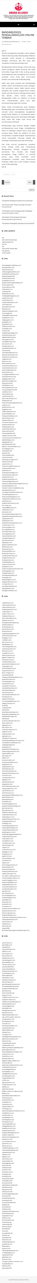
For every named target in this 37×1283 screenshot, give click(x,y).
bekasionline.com (8, 958)
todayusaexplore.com (9, 609)
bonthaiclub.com (8, 684)
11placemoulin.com (8, 326)
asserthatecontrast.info (9, 1185)
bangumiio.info (7, 1189)
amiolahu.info (6, 1176)
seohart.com (6, 891)
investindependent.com (10, 830)
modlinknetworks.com (9, 556)
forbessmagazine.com (9, 804)
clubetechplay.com (8, 538)
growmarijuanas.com (9, 370)
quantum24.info (7, 462)
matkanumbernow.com (10, 997)
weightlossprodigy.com (10, 333)
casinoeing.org (7, 1224)
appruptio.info (7, 1268)
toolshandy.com (7, 1115)
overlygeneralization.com (10, 374)
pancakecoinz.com (8, 307)
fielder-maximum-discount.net (12, 1091)
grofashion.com (7, 566)
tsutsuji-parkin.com (8, 734)
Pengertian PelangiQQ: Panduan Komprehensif (18, 223)
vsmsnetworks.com (8, 949)
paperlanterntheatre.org (10, 749)
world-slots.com (7, 300)
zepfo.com (5, 863)
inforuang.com (7, 1098)
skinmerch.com (7, 651)
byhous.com (6, 1248)
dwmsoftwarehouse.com (10, 786)
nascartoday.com (8, 845)
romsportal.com (7, 584)
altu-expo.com (7, 727)
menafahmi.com (7, 841)
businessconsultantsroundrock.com (14, 917)
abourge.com (6, 756)
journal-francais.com (9, 1141)
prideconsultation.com (9, 311)
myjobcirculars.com (8, 999)
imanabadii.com (7, 1264)
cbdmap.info (6, 291)
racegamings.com (8, 573)
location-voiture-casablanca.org (13, 488)
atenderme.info (7, 1187)
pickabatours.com (8, 280)
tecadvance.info (7, 1172)
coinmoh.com (7, 775)
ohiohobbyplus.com (9, 668)
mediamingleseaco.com (10, 1148)
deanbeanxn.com (8, 293)
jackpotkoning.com (8, 553)
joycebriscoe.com (8, 629)
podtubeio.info (7, 1200)
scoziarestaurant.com (9, 889)
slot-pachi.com (7, 344)
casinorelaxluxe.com (9, 536)
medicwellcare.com (8, 468)
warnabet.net (6, 1237)
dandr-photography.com (10, 1137)
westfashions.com (8, 1113)
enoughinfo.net (7, 1233)
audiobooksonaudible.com (11, 908)
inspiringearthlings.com (10, 828)
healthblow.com (7, 1056)
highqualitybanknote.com (11, 819)
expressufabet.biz (8, 967)
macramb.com (7, 1104)
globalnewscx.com (8, 407)
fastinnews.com (7, 547)
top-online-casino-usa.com (11, 1017)
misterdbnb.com (7, 510)
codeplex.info (6, 708)
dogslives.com (7, 409)
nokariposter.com (8, 1045)
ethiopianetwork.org (9, 376)
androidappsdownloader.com (12, 1052)
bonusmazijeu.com (8, 527)
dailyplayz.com (7, 542)
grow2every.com (7, 810)
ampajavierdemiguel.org (10, 622)
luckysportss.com (8, 560)
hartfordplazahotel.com (10, 1250)
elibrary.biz (5, 718)
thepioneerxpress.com (9, 971)
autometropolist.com (9, 771)
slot (14, 174)
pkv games (7, 174)
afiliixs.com (5, 758)
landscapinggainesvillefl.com (11, 834)
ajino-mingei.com (8, 673)
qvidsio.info (5, 1205)
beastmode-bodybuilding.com (12, 283)
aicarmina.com (7, 631)
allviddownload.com (9, 980)
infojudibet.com (7, 289)
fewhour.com (6, 361)
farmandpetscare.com (9, 387)
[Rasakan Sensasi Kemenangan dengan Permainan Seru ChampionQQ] (6, 182)
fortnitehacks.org (8, 1213)
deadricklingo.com (8, 440)
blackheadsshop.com (9, 486)
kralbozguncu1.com (8, 832)
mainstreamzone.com (9, 368)
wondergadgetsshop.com (11, 701)
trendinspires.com (8, 1119)
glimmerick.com (7, 642)
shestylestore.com (8, 588)
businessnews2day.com (10, 473)
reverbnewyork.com (9, 649)
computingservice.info (9, 390)
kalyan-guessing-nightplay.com (12, 1047)
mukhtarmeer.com (8, 843)
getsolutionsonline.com (10, 1039)
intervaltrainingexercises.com (11, 514)
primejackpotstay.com (9, 575)
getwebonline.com (8, 1082)
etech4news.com (8, 793)
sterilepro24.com (8, 477)
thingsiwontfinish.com (9, 590)
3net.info (5, 705)
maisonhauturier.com (9, 836)
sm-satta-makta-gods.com (11, 876)
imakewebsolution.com (10, 302)
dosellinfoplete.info (8, 1198)
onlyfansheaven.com (9, 1084)
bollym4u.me (6, 1239)
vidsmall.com (6, 470)
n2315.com (5, 1080)
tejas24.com (6, 1157)
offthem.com (6, 951)
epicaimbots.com (8, 790)
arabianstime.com (8, 767)
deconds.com (6, 926)
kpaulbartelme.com (9, 490)
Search (31, 190)
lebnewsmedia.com (8, 690)
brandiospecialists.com (9, 1026)
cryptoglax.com (7, 666)
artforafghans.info (8, 1163)
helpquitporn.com (8, 817)
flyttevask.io (6, 1246)
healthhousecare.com (9, 812)
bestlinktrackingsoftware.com (12, 523)
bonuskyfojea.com (8, 529)
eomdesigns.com (8, 449)
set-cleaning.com (8, 893)
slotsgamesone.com (9, 1010)
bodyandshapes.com (9, 915)
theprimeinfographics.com (11, 497)
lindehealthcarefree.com (10, 274)
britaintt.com (6, 924)
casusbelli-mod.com (9, 686)
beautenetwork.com (9, 911)
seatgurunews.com (8, 703)
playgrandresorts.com (9, 582)
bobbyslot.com (7, 324)
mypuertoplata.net (8, 969)
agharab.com (6, 736)
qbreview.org (6, 991)
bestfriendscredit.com (9, 716)
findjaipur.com (7, 638)
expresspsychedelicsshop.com (12, 795)
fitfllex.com (6, 1093)
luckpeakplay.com (8, 562)
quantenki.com (7, 464)
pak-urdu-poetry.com (9, 398)
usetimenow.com (8, 1054)
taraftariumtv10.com (9, 1128)
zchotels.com (6, 860)
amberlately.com (8, 627)
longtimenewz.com (8, 558)
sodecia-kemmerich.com (10, 503)
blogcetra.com (7, 400)
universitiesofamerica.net (10, 986)
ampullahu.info (7, 1181)
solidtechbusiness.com (9, 479)
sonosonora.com (7, 692)
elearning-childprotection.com (12, 1065)
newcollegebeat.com (9, 646)
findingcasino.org (8, 427)
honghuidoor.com (8, 1019)
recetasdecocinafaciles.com (11, 742)
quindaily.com (6, 900)
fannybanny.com (7, 549)
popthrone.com (7, 298)
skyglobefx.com (7, 442)
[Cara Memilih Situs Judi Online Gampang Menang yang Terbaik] (18, 8)
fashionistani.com (8, 797)
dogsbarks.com (7, 784)
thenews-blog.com (8, 869)
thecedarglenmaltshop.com (11, 265)
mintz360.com (7, 328)
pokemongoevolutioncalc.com (12, 569)
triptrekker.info (7, 451)
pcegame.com (7, 854)
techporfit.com (7, 956)
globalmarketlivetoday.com (11, 806)
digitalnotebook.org (8, 337)
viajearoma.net (7, 732)
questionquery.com (8, 1130)
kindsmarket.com (8, 1100)
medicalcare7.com (8, 1028)
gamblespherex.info (9, 444)
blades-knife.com (8, 420)
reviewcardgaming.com (10, 481)
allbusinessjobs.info (8, 276)
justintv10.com (7, 1143)
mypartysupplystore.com (10, 633)
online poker (6, 253)
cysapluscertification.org (10, 1211)
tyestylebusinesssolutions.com (12, 516)
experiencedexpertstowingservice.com (15, 483)
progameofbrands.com (10, 988)
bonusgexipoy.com (8, 534)
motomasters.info (8, 455)
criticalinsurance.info (9, 1043)
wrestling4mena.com (9, 1067)
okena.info (5, 710)
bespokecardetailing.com (10, 714)
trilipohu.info (6, 1266)
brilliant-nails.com (8, 1135)
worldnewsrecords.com (10, 475)
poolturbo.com (7, 1159)
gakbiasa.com (6, 1257)
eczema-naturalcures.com (11, 721)
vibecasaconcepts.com (10, 459)
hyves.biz (5, 1231)
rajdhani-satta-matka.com (11, 1061)
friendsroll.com (7, 697)
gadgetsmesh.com (8, 379)
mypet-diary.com (8, 1106)
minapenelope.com (8, 662)
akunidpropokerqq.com (10, 712)
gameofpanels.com (8, 1050)
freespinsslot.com (8, 346)
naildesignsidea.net (8, 745)
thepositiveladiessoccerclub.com (13, 740)
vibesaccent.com (8, 620)
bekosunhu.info (7, 1191)
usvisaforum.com (8, 653)
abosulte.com (6, 902)
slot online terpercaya (9, 240)
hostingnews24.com (9, 821)
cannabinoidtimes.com (10, 352)
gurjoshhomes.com (8, 679)
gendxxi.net (6, 453)
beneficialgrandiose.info (10, 1194)
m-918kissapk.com (8, 1253)
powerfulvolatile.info (9, 1202)
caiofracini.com (7, 392)
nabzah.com (6, 1032)
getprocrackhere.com (9, 545)
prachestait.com (7, 1161)
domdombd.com (8, 540)
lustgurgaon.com (8, 320)
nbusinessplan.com (8, 960)
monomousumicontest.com (11, 438)
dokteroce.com (7, 1139)
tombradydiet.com (8, 681)
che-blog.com (7, 304)
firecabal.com (6, 801)
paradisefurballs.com (9, 348)
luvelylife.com (6, 1102)
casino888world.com (9, 507)
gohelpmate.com (8, 1058)
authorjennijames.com (9, 729)
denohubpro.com (8, 418)
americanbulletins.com (10, 762)
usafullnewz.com (7, 603)
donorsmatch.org (8, 1220)
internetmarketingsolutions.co (12, 403)
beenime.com (6, 501)
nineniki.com (6, 1023)
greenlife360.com (8, 962)
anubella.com (6, 906)
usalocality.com (7, 612)
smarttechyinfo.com (9, 335)
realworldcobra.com (9, 429)
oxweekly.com (7, 1109)
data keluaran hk (7, 242)
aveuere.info (6, 350)
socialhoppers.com (8, 1076)
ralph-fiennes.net (7, 1089)
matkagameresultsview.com (11, 1036)
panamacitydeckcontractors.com (13, 1111)
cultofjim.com (6, 640)
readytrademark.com (9, 884)
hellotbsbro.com (7, 385)
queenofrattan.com (8, 414)
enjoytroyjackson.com (9, 788)
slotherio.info (6, 1209)
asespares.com (7, 764)
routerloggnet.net (8, 1006)
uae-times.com (7, 943)
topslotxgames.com (9, 1004)
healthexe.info (6, 1167)
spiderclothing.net (8, 699)
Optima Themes (24, 1279)
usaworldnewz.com (8, 607)
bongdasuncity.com (9, 341)
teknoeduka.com (8, 867)
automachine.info (8, 431)
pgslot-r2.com (7, 856)
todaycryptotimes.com (10, 871)
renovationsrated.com (9, 887)
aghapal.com (6, 725)
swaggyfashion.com (8, 1126)
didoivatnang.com (8, 782)
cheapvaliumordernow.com (11, 499)
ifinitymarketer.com (8, 551)
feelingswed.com (7, 799)
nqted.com (6, 847)
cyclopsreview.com (8, 777)
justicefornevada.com (9, 381)
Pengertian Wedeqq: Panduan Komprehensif (17, 201)
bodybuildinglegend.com (10, 1133)
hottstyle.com (6, 823)
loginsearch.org (7, 1216)
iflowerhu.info (6, 1259)
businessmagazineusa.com (11, 466)
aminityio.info (6, 1174)
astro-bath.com (7, 723)
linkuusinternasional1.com (10, 694)
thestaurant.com (7, 521)
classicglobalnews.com (10, 919)
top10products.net (8, 278)
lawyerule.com (7, 1146)
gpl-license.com (7, 808)
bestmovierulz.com (8, 655)
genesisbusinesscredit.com (11, 1095)
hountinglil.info (7, 313)
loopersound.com (8, 660)
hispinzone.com (7, 1012)
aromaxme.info (7, 1183)
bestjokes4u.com (8, 318)
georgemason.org (8, 267)
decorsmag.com (7, 982)
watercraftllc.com (8, 753)
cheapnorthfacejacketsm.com (12, 677)
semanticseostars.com (9, 366)
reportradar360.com (9, 1124)
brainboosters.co (7, 625)
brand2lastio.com (8, 1071)
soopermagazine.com (9, 880)
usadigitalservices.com (9, 1074)
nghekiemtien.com (8, 1152)
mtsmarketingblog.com (10, 1150)
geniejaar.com (7, 322)
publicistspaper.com (9, 897)
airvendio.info (6, 1165)
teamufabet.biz (7, 975)
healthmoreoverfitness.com (11, 1002)
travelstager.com (7, 1117)
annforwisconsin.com (9, 635)
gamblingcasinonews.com (11, 984)
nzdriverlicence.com (9, 849)
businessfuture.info (8, 287)
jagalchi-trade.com (8, 657)
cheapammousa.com (9, 738)
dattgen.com (6, 780)
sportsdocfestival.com (9, 586)
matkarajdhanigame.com (10, 296)
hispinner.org (6, 1041)
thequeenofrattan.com (9, 416)
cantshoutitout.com (9, 964)
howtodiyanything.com (10, 825)
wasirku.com (6, 1154)
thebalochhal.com (8, 616)
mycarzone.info (7, 457)
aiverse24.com (7, 904)
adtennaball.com (8, 1030)
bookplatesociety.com (9, 688)
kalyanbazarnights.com (10, 1015)
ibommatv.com (7, 954)
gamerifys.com (7, 945)
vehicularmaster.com (9, 618)
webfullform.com (8, 978)
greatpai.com (6, 747)
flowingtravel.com (8, 1021)
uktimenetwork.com (9, 605)
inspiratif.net (6, 947)
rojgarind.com (6, 359)
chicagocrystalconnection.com (12, 1261)
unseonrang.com (8, 396)
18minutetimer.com (8, 363)
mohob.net (6, 331)
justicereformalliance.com (10, 664)
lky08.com (5, 1087)
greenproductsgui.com (10, 355)
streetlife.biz (6, 1229)
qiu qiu (4, 244)
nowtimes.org (6, 1222)
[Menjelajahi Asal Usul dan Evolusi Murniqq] (31, 182)
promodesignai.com (9, 895)
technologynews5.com (10, 865)
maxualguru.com (8, 339)
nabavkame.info (7, 1255)
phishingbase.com (8, 571)
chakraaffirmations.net (9, 315)
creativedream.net (8, 1078)
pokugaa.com (7, 577)
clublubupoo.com (8, 525)
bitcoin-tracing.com (8, 913)
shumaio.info (6, 1207)
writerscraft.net (7, 1063)
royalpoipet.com (7, 518)
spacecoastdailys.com (9, 882)
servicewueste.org (8, 993)
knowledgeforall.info (9, 1069)
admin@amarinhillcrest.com (12, 41)
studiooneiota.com (8, 424)
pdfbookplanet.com (9, 411)
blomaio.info (6, 1196)
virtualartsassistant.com (10, 494)
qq (3, 237)
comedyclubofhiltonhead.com (12, 492)
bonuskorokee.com (8, 531)
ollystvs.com (6, 405)
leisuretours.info (7, 383)
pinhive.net (5, 1235)
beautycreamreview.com (10, 773)
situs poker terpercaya (9, 248)
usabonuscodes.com (9, 873)
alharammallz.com (8, 760)
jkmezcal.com (6, 512)
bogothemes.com (8, 670)
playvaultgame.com (9, 579)
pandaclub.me (7, 1244)
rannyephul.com (7, 1122)
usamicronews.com (8, 564)
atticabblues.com (8, 769)
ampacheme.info (8, 1178)
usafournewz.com (8, 614)
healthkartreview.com (9, 815)
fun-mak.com (6, 505)
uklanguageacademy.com (11, 272)
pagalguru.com (7, 852)
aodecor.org (6, 1218)
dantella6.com (7, 1008)
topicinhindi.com (7, 269)
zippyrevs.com (7, 995)
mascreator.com (7, 839)
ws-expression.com (8, 858)
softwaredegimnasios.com (11, 878)
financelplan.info (7, 285)
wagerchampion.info (9, 435)
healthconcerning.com (10, 357)
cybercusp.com (7, 922)
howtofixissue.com (8, 973)
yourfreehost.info (7, 675)
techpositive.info (7, 394)
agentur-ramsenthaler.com (11, 446)
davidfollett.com (7, 644)
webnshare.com (7, 372)
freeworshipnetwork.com (10, 751)
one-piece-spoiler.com (9, 422)
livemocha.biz (6, 1226)
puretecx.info (6, 1170)
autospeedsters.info (8, 433)
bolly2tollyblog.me (8, 1242)
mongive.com (6, 1034)
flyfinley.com (6, 309)
